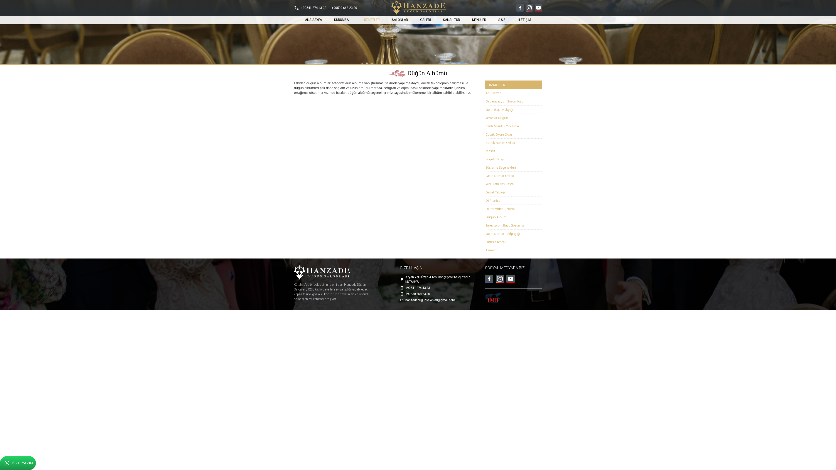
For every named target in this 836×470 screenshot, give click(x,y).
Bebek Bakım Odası (500, 142)
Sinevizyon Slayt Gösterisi (504, 225)
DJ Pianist (492, 200)
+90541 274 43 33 (313, 8)
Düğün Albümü (497, 217)
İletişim (524, 20)
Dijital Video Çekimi (500, 208)
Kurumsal (342, 20)
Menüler (479, 20)
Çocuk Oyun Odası (499, 134)
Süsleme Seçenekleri (500, 167)
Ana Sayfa (313, 20)
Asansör (491, 250)
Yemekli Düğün (496, 118)
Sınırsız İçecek (495, 242)
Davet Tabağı (495, 192)
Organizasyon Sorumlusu (504, 101)
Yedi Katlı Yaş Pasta (499, 184)
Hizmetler (371, 20)
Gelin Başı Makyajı (499, 109)
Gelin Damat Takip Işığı (502, 233)
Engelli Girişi (494, 159)
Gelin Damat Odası (499, 175)
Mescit (490, 151)
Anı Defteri (493, 93)
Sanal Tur (451, 20)
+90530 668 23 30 (344, 8)
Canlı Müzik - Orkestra (502, 126)
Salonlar (400, 20)
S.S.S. (502, 20)
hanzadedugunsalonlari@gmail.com (430, 300)
